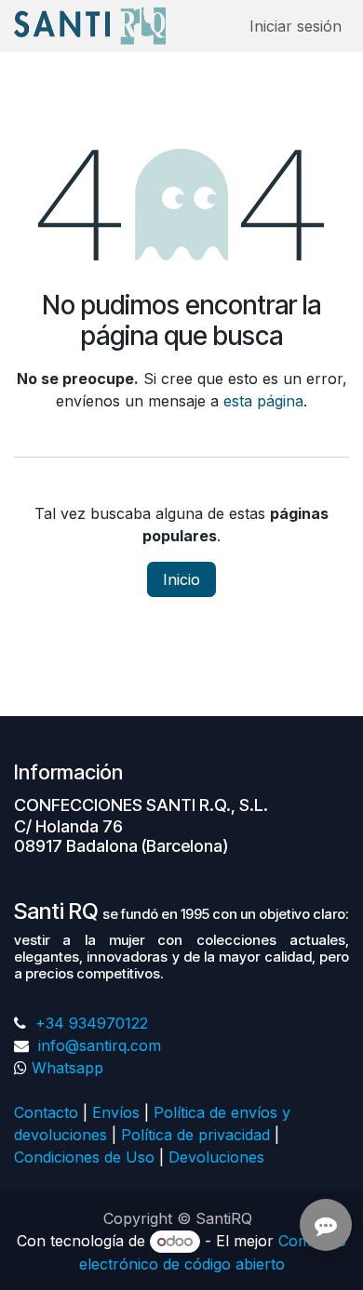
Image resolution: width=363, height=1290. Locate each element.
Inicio (181, 579)
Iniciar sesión (295, 26)
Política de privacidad (195, 1134)
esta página (263, 401)
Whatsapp (67, 1067)
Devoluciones (218, 1157)
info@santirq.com (97, 1045)
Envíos (116, 1112)
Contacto (46, 1112)
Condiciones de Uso (84, 1157)
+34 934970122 (89, 1023)
